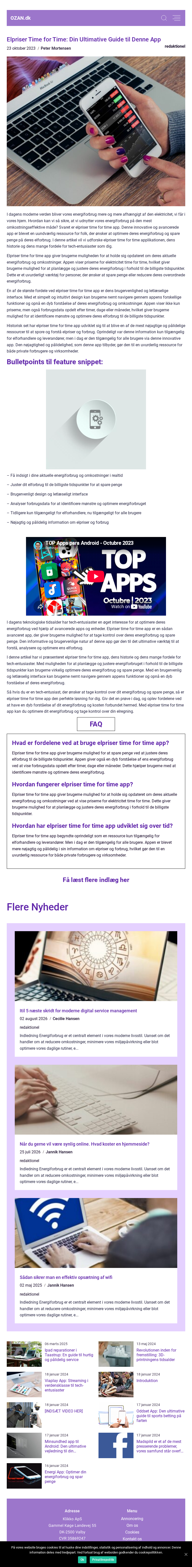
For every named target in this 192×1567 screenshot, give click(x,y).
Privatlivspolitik (103, 1560)
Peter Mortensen (56, 48)
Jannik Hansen (59, 1152)
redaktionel (175, 46)
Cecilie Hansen (66, 1018)
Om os (132, 1525)
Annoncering (132, 1518)
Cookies (132, 1532)
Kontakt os (132, 1539)
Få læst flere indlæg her (96, 879)
